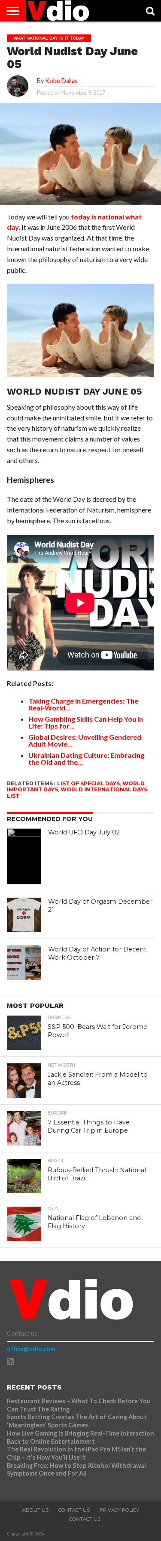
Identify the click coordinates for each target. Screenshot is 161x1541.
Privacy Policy (119, 1510)
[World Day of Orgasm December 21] (24, 915)
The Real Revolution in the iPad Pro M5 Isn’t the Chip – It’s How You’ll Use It (76, 1453)
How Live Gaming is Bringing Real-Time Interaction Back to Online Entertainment (80, 1437)
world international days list (77, 792)
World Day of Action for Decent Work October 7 (97, 953)
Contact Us (74, 1510)
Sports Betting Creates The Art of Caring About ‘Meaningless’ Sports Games (77, 1421)
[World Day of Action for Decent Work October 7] (24, 962)
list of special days (88, 783)
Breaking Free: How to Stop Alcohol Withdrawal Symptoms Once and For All (76, 1469)
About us (35, 1510)
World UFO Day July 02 (84, 832)
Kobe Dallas (61, 80)
